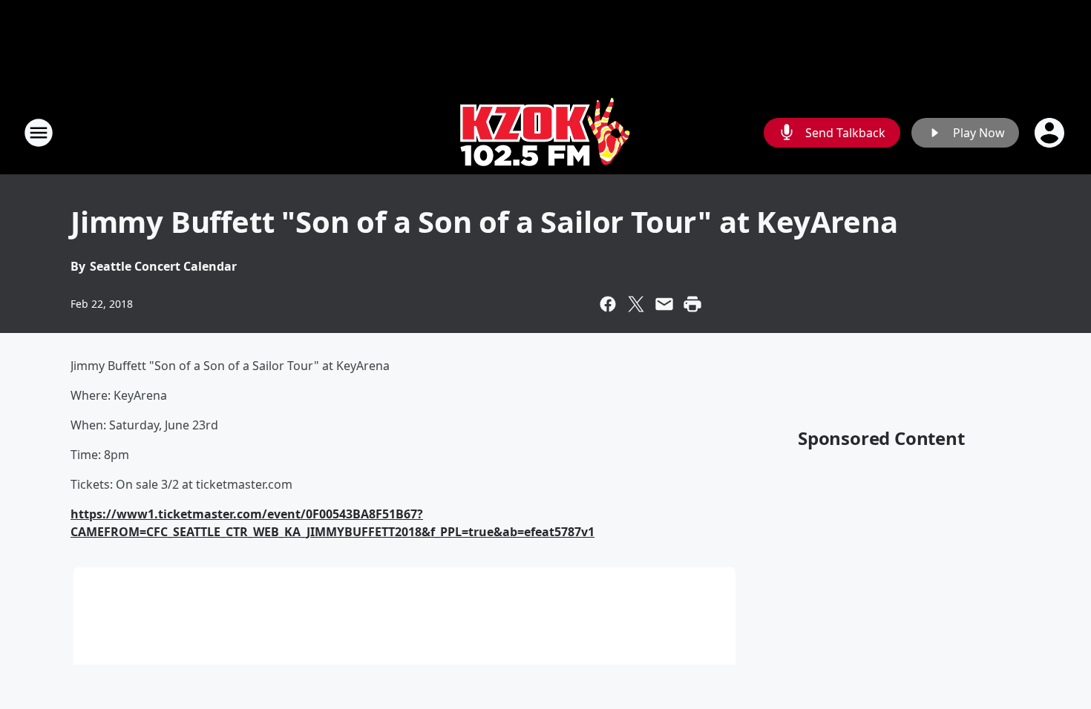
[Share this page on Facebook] (607, 304)
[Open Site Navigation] (38, 133)
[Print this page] (692, 304)
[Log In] (1051, 133)
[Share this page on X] (636, 304)
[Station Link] (545, 132)
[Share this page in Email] (664, 304)
